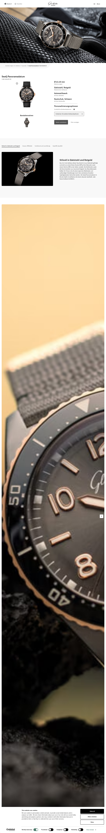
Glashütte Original (9, 65)
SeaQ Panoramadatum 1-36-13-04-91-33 (37, 65)
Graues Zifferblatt (27, 146)
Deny (92, 822)
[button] (102, 516)
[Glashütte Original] (53, 3)
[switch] (51, 829)
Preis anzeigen (75, 122)
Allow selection (92, 816)
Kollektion (17, 65)
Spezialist (24, 65)
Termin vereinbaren (61, 122)
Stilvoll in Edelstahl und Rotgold (11, 146)
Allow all (92, 811)
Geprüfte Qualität (57, 146)
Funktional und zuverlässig (42, 146)
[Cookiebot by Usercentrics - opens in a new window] (10, 830)
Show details (90, 829)
